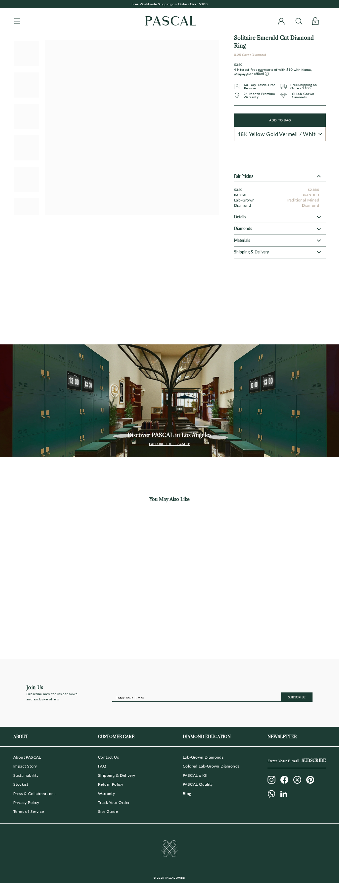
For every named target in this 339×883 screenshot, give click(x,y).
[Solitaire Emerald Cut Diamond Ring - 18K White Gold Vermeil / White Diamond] (48, 629)
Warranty (106, 793)
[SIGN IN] (281, 21)
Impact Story (25, 766)
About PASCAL (27, 757)
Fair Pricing (243, 176)
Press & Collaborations (34, 793)
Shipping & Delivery (116, 775)
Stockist (20, 784)
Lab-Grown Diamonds (203, 757)
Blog (187, 793)
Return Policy (110, 784)
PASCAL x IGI (195, 775)
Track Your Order (113, 802)
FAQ (102, 766)
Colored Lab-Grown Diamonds (211, 766)
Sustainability (26, 775)
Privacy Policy (26, 802)
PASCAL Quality (198, 784)
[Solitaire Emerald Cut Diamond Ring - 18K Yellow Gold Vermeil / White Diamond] (35, 629)
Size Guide (108, 811)
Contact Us (108, 757)
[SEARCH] (299, 21)
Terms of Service (28, 811)
